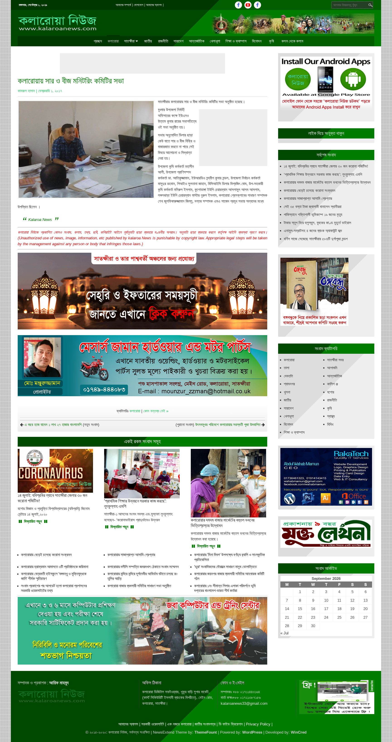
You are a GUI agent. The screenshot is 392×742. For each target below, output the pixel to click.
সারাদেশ (179, 41)
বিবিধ (330, 424)
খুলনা (287, 392)
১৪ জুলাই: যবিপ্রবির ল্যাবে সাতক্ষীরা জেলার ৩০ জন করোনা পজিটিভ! (326, 166)
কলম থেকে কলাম (292, 41)
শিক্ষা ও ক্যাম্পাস (236, 41)
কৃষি (271, 41)
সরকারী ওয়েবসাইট (152, 724)
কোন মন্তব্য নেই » (155, 411)
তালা (286, 368)
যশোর (330, 392)
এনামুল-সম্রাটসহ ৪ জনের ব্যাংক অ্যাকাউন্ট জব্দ (313, 231)
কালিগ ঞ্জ (332, 384)
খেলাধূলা (215, 41)
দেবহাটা (288, 376)
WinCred (298, 732)
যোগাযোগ (138, 5)
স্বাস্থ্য (331, 416)
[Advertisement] (142, 63)
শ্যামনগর (289, 384)
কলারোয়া (113, 41)
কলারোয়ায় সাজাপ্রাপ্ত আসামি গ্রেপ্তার (131, 554)
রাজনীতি (163, 41)
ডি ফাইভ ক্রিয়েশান (231, 724)
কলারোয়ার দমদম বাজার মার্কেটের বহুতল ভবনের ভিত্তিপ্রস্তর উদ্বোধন (327, 182)
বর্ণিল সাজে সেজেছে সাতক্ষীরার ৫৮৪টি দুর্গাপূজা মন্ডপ (316, 239)
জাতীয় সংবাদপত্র (205, 724)
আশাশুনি (332, 368)
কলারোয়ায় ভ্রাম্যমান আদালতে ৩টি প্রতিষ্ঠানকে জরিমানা (54, 566)
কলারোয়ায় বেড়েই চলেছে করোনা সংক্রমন (46, 554)
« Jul (284, 633)
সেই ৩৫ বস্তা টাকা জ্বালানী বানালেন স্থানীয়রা (312, 207)
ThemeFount (205, 732)
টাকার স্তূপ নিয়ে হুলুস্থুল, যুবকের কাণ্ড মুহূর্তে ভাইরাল (317, 223)
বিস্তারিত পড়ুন (33, 521)
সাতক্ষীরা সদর (335, 360)
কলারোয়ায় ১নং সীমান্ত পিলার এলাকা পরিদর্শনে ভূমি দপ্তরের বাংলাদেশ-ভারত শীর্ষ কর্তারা (225, 588)
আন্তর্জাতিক (196, 41)
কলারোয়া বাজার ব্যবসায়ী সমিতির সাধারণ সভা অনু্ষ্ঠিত (139, 586)
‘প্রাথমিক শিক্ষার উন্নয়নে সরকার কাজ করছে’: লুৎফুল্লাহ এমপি (323, 174)
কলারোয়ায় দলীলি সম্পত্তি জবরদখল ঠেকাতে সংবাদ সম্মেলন (143, 566)
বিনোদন (257, 41)
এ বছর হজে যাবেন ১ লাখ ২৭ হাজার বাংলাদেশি (53, 425)
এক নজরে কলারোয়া (179, 724)
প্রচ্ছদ (98, 41)
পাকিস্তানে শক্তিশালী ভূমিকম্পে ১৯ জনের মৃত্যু (313, 215)
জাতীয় (148, 41)
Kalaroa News (40, 220)
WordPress (252, 732)
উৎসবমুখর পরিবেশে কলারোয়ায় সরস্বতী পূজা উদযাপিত (227, 425)
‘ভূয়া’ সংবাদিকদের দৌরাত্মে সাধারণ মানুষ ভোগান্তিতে (225, 566)
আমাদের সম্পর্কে (123, 5)
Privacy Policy (258, 724)
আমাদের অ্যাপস (154, 5)
